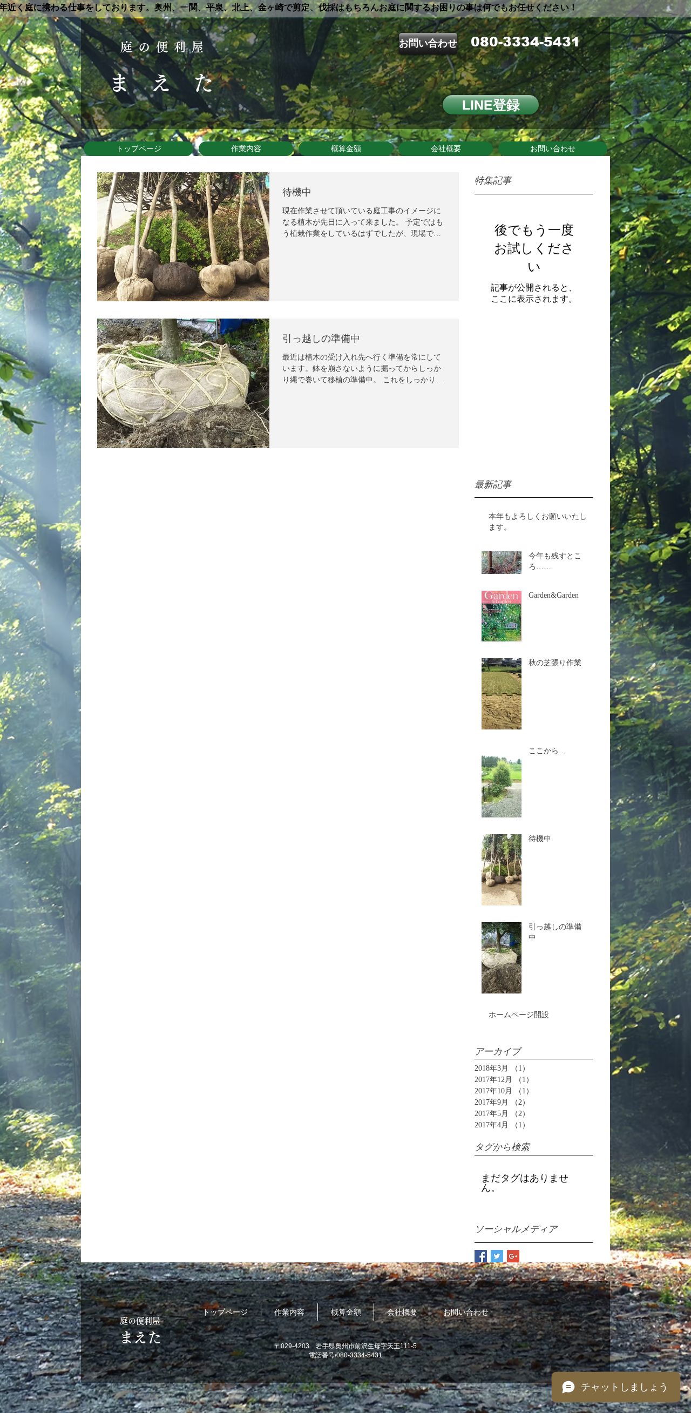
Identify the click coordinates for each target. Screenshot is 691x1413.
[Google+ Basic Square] (513, 1256)
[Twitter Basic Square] (497, 1256)
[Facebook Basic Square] (481, 1256)
